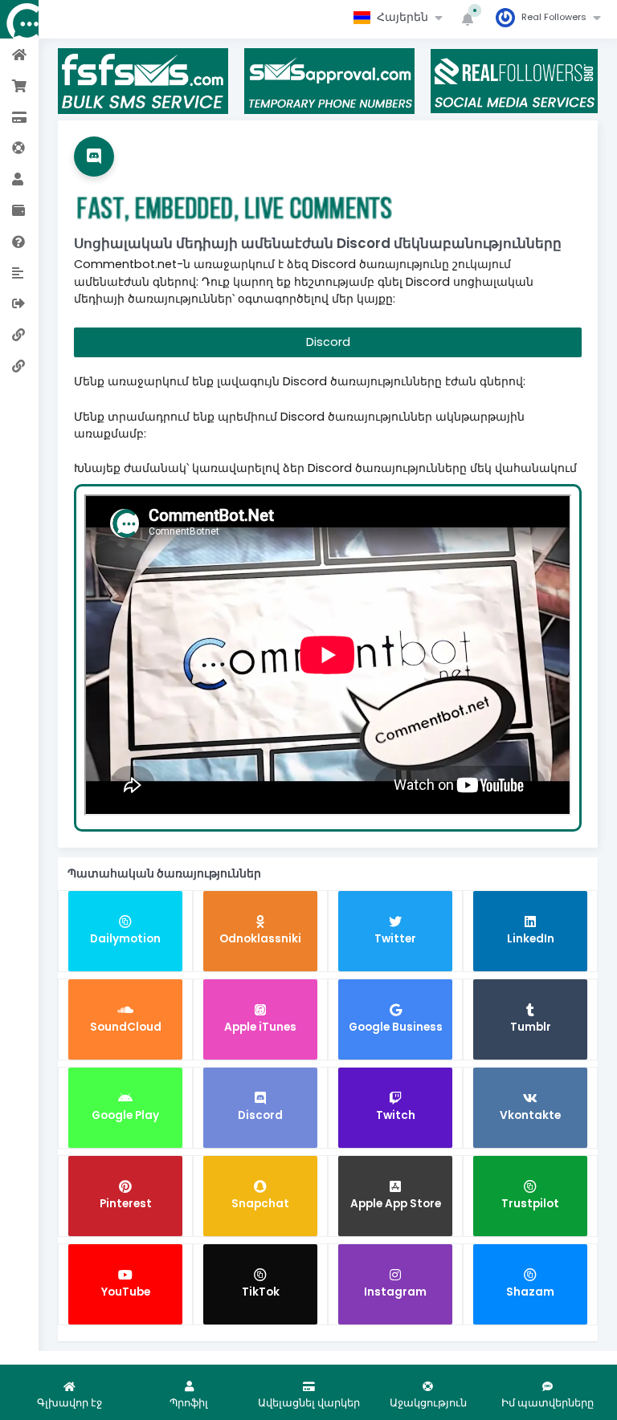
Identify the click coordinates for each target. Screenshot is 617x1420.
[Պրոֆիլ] (19, 178)
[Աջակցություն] (19, 147)
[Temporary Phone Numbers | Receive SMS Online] (19, 334)
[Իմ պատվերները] (19, 85)
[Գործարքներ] (19, 210)
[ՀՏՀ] (19, 241)
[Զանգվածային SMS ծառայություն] (19, 365)
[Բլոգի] (19, 271)
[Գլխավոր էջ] (19, 54)
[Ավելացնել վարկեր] (19, 116)
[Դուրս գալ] (19, 303)
